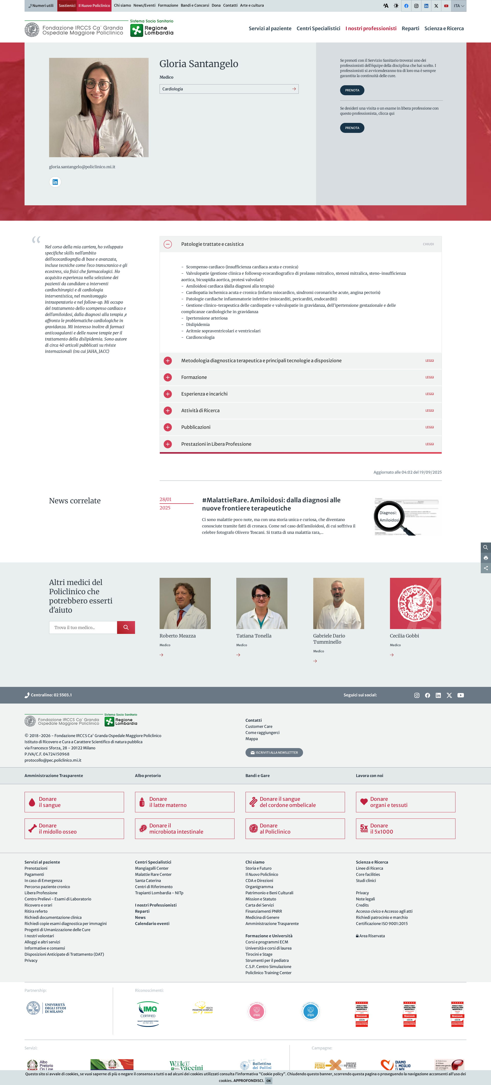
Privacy (31, 960)
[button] (301, 244)
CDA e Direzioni (259, 880)
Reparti (410, 28)
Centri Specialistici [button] (318, 28)
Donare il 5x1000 (381, 828)
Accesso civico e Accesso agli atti (384, 911)
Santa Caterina (148, 880)
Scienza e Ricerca (444, 28)
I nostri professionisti (371, 28)
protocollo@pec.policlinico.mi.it (53, 760)
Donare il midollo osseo (58, 828)
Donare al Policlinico (275, 828)
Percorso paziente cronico (47, 886)
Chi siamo (122, 5)
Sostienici (67, 5)
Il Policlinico (94, 5)
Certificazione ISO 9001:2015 (382, 923)
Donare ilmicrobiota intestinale (176, 828)
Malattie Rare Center (153, 874)
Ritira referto (36, 911)
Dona (216, 5)
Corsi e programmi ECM (267, 942)
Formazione (168, 5)
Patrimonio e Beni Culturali (269, 892)
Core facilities (368, 874)
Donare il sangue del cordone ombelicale (288, 802)
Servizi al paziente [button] (270, 28)
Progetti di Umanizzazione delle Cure (57, 929)
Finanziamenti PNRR (264, 911)
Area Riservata (372, 935)
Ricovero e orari (38, 905)
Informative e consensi (45, 948)
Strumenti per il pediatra (267, 960)
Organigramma (259, 886)
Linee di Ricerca (369, 868)
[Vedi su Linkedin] (55, 181)
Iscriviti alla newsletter (276, 752)
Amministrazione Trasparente (272, 923)
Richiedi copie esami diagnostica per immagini (66, 923)
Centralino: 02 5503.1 (50, 695)
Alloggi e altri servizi (42, 942)
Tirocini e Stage (259, 954)
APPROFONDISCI (248, 1080)
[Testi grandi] (386, 5)
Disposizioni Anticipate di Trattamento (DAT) (64, 954)
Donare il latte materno (168, 802)
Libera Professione (41, 892)
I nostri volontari (39, 935)
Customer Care (259, 726)
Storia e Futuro (259, 868)
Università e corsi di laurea (269, 948)
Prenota (352, 90)
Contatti (230, 5)
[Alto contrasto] (396, 5)
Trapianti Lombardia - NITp (159, 892)
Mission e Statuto (261, 899)
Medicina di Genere (262, 917)
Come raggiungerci (263, 732)
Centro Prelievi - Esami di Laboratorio (58, 899)
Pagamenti (34, 874)
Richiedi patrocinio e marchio (382, 917)
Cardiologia (172, 89)
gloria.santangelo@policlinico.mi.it (82, 166)
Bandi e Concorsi (195, 5)
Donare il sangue (50, 802)
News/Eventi (144, 5)
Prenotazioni (36, 868)
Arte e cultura (252, 5)
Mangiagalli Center (152, 868)
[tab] (301, 244)
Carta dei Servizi (260, 905)
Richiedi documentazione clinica (53, 917)
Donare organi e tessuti (389, 802)
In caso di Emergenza (43, 880)
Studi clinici (366, 880)
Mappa (252, 738)
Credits (362, 905)
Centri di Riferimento (154, 886)
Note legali (365, 899)
